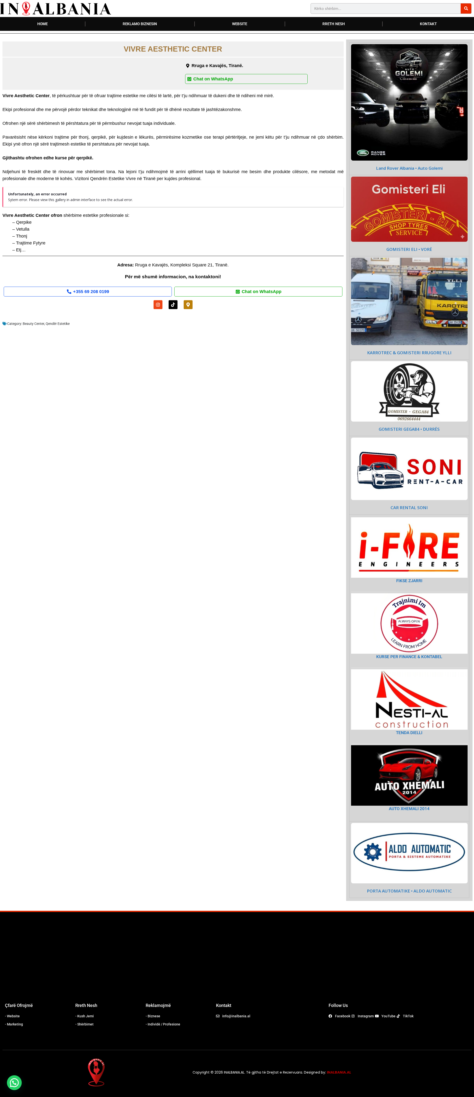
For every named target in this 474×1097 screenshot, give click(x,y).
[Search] (466, 8)
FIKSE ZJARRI (409, 580)
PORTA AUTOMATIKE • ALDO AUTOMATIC (409, 891)
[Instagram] (158, 304)
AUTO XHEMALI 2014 (409, 808)
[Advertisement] (237, 961)
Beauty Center (33, 324)
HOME (42, 24)
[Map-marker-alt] (188, 304)
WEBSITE (239, 24)
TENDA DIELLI (409, 732)
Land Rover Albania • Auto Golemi (409, 168)
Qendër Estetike (58, 324)
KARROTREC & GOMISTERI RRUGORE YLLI (409, 352)
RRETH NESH (333, 24)
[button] (14, 1082)
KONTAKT (428, 24)
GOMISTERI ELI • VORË (409, 249)
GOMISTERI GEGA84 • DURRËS (409, 429)
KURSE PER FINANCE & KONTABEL (409, 656)
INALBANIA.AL (339, 1072)
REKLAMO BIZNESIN (140, 24)
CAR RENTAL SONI (409, 507)
